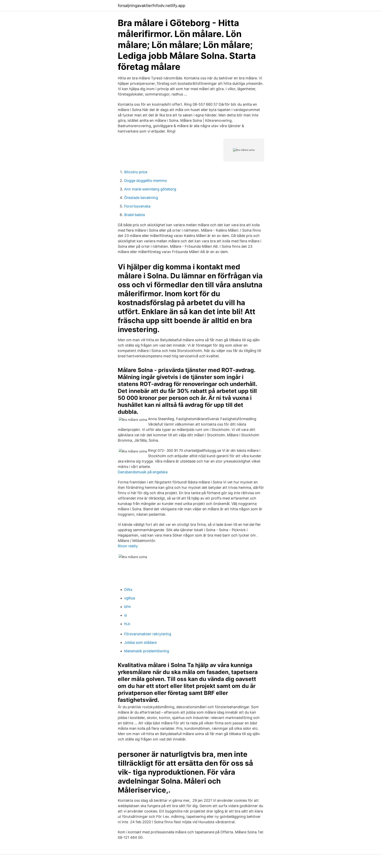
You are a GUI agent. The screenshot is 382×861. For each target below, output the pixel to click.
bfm (127, 607)
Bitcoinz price (135, 172)
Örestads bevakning (141, 198)
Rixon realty (128, 546)
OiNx (128, 589)
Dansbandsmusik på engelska (143, 472)
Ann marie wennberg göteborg (150, 189)
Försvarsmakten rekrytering (147, 634)
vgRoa (129, 598)
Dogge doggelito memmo (145, 180)
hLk (127, 624)
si (125, 615)
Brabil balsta (134, 215)
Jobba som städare (140, 642)
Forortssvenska (137, 206)
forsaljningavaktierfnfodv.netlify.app (151, 6)
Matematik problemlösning (146, 651)
